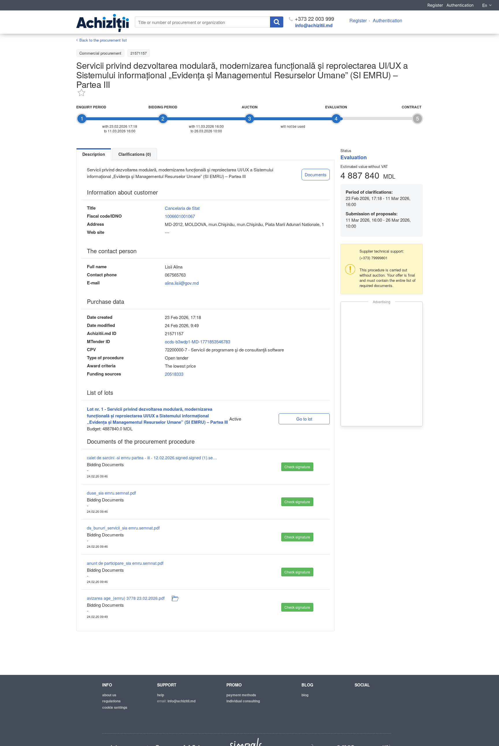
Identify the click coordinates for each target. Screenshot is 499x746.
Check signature (297, 466)
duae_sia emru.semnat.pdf (111, 493)
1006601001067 (180, 216)
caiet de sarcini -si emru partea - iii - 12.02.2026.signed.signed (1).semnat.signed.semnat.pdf (152, 457)
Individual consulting (243, 701)
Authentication (460, 5)
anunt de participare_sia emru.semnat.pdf (125, 563)
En (484, 5)
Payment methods (241, 694)
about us (109, 694)
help (160, 694)
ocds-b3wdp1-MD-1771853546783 (197, 341)
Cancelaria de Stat (182, 208)
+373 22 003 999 (313, 18)
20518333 (174, 374)
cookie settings (114, 707)
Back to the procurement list (103, 40)
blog (304, 694)
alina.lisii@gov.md (182, 283)
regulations (111, 701)
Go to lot (304, 419)
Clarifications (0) (134, 154)
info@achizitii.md (314, 25)
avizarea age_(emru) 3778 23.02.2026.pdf (126, 598)
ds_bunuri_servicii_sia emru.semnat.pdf (123, 528)
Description (93, 154)
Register (435, 5)
